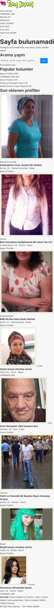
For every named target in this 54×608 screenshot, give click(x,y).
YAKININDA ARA (7, 14)
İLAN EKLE (5, 26)
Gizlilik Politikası (7, 603)
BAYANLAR (5, 17)
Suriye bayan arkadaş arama (16, 369)
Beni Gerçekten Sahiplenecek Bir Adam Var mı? (26, 242)
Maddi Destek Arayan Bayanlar (16, 86)
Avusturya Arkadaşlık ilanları (16, 587)
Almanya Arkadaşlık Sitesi (14, 83)
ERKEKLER (4, 20)
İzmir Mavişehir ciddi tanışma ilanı (19, 426)
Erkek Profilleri (9, 80)
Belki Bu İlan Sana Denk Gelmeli (17, 319)
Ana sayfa (4, 29)
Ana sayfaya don (7, 65)
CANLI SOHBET (7, 23)
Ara (43, 61)
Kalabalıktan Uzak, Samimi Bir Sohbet (21, 165)
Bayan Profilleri (9, 73)
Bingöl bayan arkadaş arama (16, 547)
